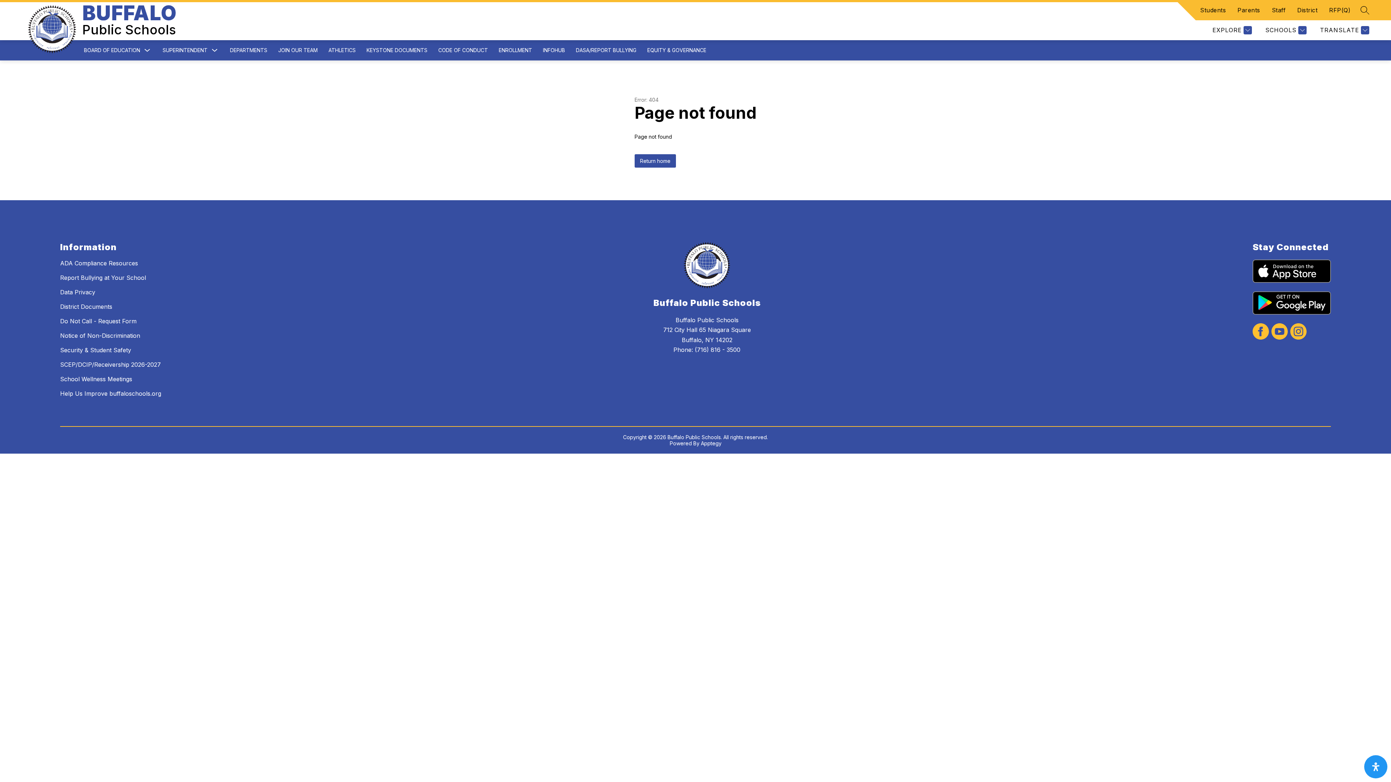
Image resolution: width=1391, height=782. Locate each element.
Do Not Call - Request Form (98, 321)
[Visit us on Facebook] (1261, 332)
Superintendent (185, 50)
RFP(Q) (1339, 10)
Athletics (342, 50)
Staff (1279, 10)
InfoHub (554, 50)
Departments (248, 50)
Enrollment (515, 50)
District (1307, 10)
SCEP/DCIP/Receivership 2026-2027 (110, 364)
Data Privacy (77, 292)
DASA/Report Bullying (606, 50)
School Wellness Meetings (96, 379)
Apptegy (711, 443)
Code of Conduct (463, 50)
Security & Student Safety (95, 350)
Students (1213, 10)
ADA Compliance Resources (99, 263)
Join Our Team (298, 50)
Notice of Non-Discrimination (100, 335)
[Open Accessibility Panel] (1375, 766)
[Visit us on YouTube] (1279, 332)
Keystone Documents (397, 50)
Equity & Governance (676, 50)
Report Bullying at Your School (103, 277)
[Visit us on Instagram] (1298, 332)
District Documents (86, 306)
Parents (1248, 10)
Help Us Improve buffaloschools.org (110, 393)
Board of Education (112, 50)
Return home (655, 161)
